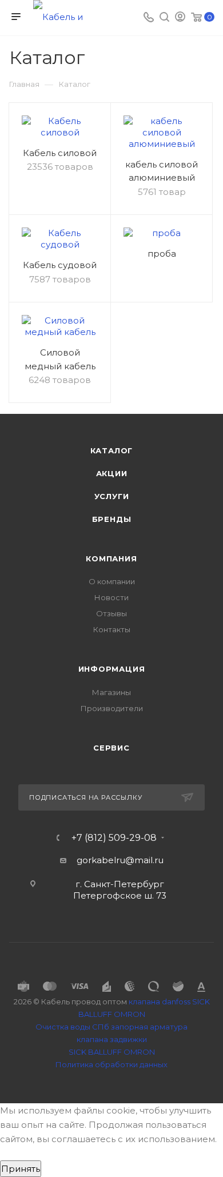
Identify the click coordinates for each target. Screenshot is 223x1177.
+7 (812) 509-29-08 (114, 838)
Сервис (111, 747)
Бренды (112, 519)
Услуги (111, 496)
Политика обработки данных (111, 1064)
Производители (112, 708)
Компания (111, 558)
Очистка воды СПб (72, 1026)
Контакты (111, 629)
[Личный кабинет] (180, 18)
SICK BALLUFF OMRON (112, 1051)
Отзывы (111, 613)
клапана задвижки (112, 1039)
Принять (20, 1168)
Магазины (111, 692)
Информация (111, 668)
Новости (111, 597)
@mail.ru (144, 860)
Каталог (111, 450)
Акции (112, 473)
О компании (112, 581)
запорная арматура (149, 1026)
